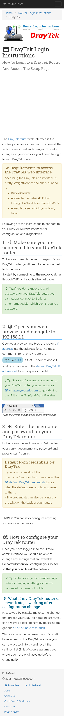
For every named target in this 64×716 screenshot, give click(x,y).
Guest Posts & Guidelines (17, 701)
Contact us (9, 696)
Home (9, 13)
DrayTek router (17, 139)
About (7, 690)
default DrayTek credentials (27, 482)
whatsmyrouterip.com (23, 390)
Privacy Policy (11, 712)
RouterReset (14, 4)
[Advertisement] (32, 105)
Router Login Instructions (34, 13)
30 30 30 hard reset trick (29, 628)
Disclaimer (9, 706)
